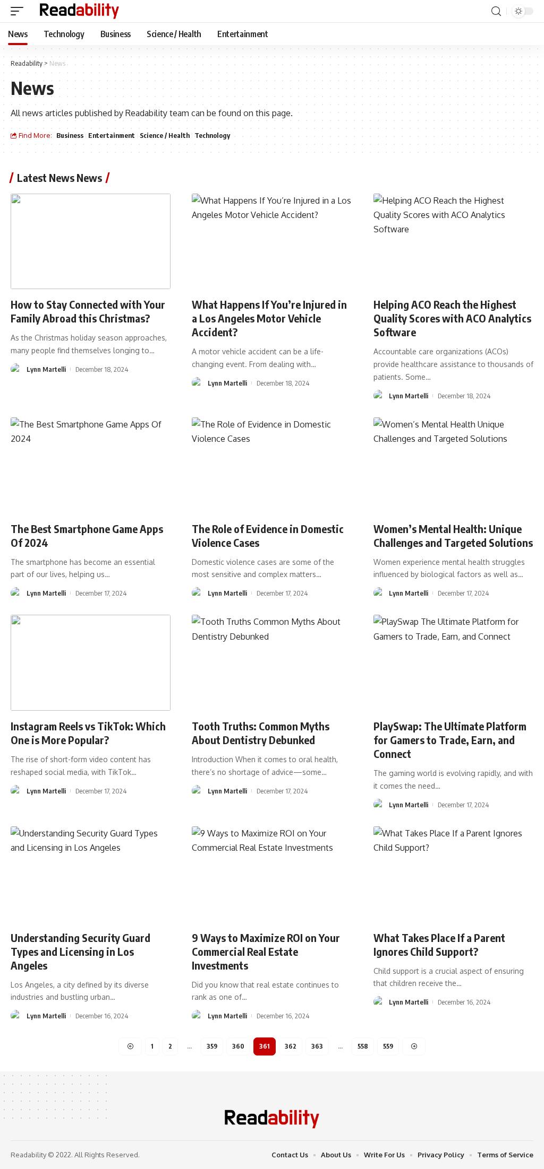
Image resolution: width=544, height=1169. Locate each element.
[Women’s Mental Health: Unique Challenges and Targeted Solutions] (453, 465)
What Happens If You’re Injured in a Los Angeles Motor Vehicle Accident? (269, 318)
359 (212, 1046)
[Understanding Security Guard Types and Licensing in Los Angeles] (91, 874)
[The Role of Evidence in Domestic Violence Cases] (272, 465)
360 (238, 1046)
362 (290, 1046)
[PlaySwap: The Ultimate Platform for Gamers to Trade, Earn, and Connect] (453, 663)
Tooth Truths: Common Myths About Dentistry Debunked (260, 732)
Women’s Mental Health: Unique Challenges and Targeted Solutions (453, 535)
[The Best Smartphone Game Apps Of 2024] (91, 465)
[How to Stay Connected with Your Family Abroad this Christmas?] (91, 242)
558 (363, 1046)
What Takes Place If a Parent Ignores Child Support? (439, 944)
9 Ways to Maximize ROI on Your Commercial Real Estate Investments (266, 951)
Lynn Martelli (46, 369)
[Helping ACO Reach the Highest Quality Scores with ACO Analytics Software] (453, 242)
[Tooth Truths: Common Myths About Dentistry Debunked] (272, 663)
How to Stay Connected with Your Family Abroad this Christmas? (88, 311)
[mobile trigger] (20, 11)
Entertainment (111, 135)
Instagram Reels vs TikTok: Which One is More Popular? (88, 732)
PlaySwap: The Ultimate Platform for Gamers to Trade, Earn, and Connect (449, 739)
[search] (496, 11)
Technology (212, 135)
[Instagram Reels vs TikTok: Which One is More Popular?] (91, 663)
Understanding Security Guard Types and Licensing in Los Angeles (80, 951)
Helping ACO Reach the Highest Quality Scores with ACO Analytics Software (452, 318)
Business (69, 135)
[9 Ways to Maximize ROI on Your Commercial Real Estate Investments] (272, 874)
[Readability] (79, 11)
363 (317, 1046)
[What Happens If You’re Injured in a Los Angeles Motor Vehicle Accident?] (272, 242)
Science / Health (165, 135)
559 (388, 1046)
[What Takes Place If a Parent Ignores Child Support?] (453, 874)
